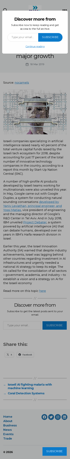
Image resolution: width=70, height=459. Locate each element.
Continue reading (35, 46)
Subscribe (50, 37)
